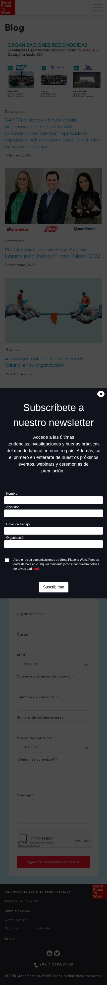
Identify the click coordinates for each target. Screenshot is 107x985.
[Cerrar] (101, 394)
